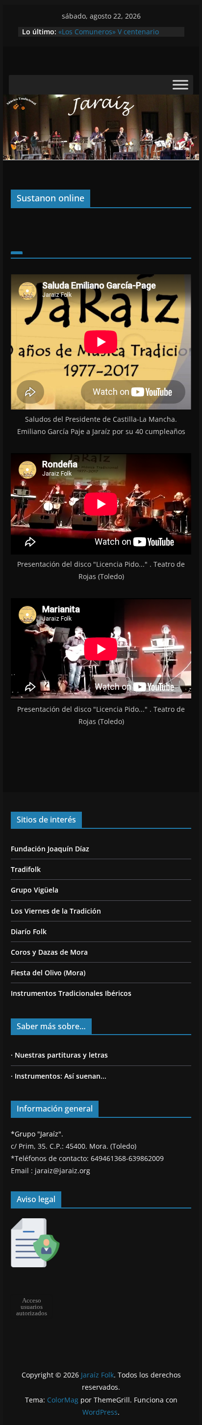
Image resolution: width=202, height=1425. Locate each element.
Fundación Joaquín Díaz (50, 848)
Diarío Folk (29, 931)
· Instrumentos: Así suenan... (58, 1076)
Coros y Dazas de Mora (49, 952)
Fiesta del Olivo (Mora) (48, 972)
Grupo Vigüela (34, 889)
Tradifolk (26, 869)
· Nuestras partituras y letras (59, 1055)
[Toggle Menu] (180, 85)
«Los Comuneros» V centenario (108, 31)
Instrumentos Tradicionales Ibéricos (71, 993)
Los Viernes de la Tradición (56, 911)
